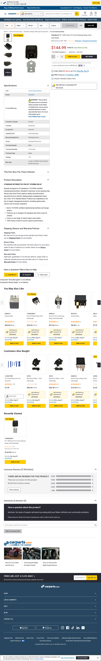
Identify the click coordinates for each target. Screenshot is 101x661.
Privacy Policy (40, 638)
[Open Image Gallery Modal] (31, 59)
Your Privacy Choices (45, 641)
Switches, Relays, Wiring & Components (36, 31)
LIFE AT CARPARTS (10, 600)
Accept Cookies (83, 658)
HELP (5, 606)
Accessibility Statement (90, 638)
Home (6, 31)
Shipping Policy (14, 238)
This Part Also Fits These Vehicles (19, 172)
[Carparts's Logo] (14, 14)
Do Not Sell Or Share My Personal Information (78, 641)
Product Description (13, 180)
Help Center (44, 275)
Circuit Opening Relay (35, 91)
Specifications (10, 85)
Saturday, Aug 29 (83, 71)
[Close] (98, 658)
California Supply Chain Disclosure (71, 638)
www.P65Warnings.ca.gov (36, 116)
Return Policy (30, 638)
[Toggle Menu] (5, 13)
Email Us (28, 275)
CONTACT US (8, 619)
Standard (31, 95)
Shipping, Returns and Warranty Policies (21, 228)
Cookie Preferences (15, 641)
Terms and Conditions (53, 638)
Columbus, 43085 (72, 75)
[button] (50, 3)
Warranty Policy (10, 262)
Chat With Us (12, 275)
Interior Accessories (16, 31)
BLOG (6, 612)
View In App (96, 3)
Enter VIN (91, 25)
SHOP (6, 593)
